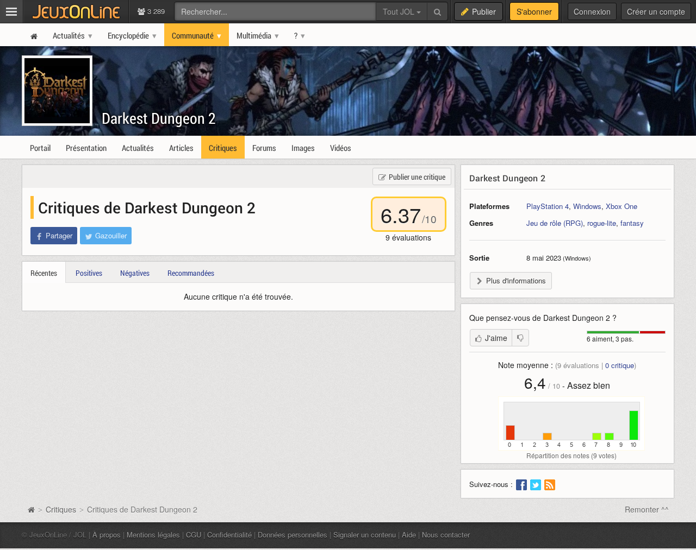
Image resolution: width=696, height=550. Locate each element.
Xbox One (621, 206)
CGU (193, 534)
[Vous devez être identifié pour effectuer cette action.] (520, 337)
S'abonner (534, 11)
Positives (89, 273)
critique (619, 365)
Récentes (43, 273)
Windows (587, 206)
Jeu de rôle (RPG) (554, 223)
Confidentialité (229, 534)
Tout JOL (400, 11)
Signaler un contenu (364, 534)
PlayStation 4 (547, 206)
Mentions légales (153, 534)
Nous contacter (446, 534)
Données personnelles (292, 534)
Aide (409, 534)
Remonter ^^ (647, 509)
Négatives (135, 273)
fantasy (632, 223)
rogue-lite (601, 223)
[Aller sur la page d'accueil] (31, 509)
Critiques (61, 509)
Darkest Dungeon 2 (159, 118)
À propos (106, 534)
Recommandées (190, 273)
